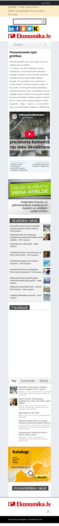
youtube (36, 29)
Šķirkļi (44, 381)
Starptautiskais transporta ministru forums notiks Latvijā (33, 433)
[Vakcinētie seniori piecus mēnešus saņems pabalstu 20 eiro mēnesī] (46, 230)
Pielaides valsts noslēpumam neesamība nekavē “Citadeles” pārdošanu (19, 167)
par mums (46, 3)
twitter (30, 29)
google (11, 29)
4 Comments (33, 438)
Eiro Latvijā (12, 15)
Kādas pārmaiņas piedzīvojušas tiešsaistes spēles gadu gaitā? (24, 279)
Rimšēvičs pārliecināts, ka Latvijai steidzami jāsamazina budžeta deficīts (35, 422)
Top (13, 381)
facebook (17, 29)
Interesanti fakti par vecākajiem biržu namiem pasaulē (24, 270)
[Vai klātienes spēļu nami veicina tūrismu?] (46, 265)
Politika (22, 7)
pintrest (23, 29)
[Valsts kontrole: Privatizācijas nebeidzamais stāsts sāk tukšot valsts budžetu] (46, 239)
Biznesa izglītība (38, 11)
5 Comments (34, 427)
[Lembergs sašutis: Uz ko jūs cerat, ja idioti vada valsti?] (46, 257)
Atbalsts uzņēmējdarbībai (18, 11)
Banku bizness (32, 7)
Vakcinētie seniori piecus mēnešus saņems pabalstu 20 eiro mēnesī (25, 227)
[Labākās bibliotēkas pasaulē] (46, 300)
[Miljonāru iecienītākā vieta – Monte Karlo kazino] (46, 291)
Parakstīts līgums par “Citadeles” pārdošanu (40, 165)
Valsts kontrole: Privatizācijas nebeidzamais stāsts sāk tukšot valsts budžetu (26, 237)
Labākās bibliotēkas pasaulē (22, 295)
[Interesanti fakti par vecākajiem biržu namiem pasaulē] (46, 274)
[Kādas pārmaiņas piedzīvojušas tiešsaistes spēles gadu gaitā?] (46, 282)
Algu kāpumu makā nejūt (21, 244)
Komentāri (28, 381)
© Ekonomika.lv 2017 (35, 519)
